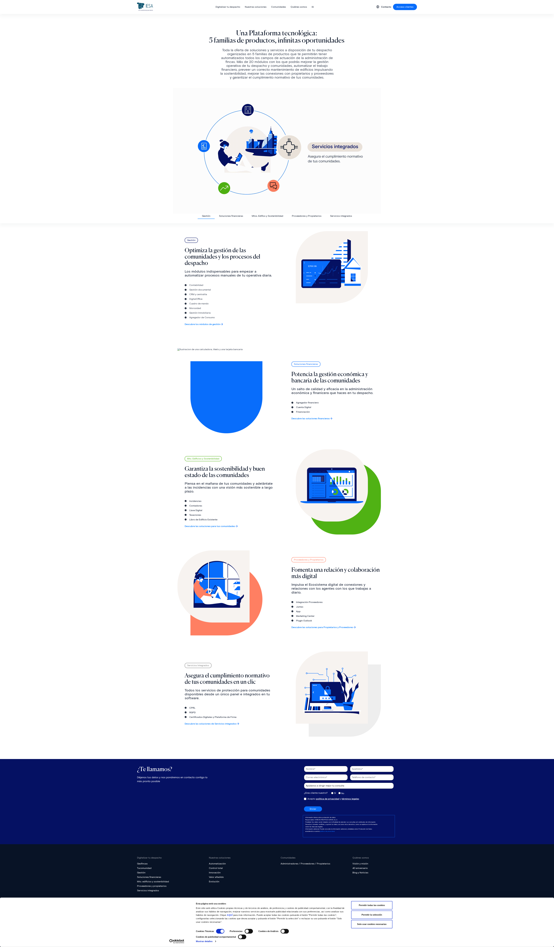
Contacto (386, 7)
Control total (216, 868)
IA (313, 6)
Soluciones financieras (231, 216)
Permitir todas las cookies (372, 905)
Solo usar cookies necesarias (372, 924)
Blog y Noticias (360, 872)
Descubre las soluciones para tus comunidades (210, 526)
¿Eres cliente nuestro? (316, 793)
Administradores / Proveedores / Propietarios (305, 863)
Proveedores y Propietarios (306, 216)
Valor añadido (216, 877)
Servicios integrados (341, 216)
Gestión (206, 216)
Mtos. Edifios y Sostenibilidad (267, 216)
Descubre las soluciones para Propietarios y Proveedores (322, 627)
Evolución (214, 881)
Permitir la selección (372, 914)
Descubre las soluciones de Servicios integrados (210, 723)
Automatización (217, 863)
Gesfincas (142, 863)
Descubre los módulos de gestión (202, 324)
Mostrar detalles (204, 941)
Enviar (313, 809)
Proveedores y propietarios (151, 886)
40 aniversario (360, 868)
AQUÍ (230, 915)
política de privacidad (327, 798)
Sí (335, 793)
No (342, 793)
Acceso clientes (404, 6)
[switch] (249, 931)
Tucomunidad (144, 868)
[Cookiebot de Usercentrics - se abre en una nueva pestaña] (176, 941)
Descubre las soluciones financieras (310, 418)
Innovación (215, 872)
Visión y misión (360, 863)
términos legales (350, 798)
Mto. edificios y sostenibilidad (153, 881)
